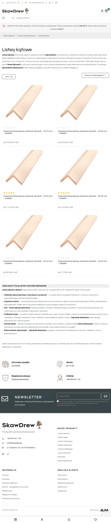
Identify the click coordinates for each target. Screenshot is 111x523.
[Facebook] (3, 454)
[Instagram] (8, 454)
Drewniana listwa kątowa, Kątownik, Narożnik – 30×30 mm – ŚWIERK (28, 262)
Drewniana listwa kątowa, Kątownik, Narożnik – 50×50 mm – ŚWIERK (28, 197)
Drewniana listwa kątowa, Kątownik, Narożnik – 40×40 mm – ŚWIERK (82, 197)
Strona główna (9, 36)
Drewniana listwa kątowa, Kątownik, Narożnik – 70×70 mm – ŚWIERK (28, 132)
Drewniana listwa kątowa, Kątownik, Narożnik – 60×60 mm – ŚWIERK (82, 132)
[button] (106, 11)
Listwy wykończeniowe (26, 36)
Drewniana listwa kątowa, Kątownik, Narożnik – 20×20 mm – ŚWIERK (82, 262)
